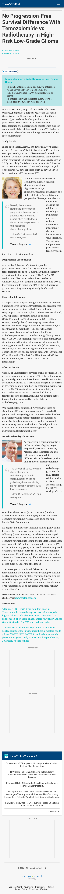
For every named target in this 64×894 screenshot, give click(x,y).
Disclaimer (33, 889)
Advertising (28, 887)
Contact (50, 887)
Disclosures (40, 887)
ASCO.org (44, 889)
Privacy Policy (21, 889)
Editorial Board (15, 887)
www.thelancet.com (25, 598)
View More (52, 811)
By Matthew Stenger (10, 50)
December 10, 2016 (10, 53)
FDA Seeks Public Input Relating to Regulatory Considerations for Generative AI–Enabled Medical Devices (32, 775)
